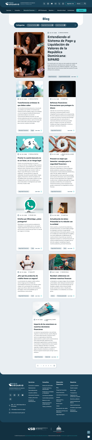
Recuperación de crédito (62, 408)
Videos (57, 406)
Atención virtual (61, 10)
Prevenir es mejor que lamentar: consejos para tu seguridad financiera (60, 161)
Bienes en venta (46, 400)
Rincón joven (59, 403)
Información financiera (33, 395)
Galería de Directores (75, 405)
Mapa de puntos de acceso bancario (47, 403)
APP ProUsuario (42, 10)
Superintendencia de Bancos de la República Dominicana (36, 435)
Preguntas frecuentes (61, 390)
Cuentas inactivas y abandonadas (47, 388)
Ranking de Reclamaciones (73, 410)
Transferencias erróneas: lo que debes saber (28, 104)
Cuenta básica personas (47, 398)
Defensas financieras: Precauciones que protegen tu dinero (62, 105)
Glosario (58, 397)
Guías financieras (60, 392)
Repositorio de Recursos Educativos (62, 411)
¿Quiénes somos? (74, 385)
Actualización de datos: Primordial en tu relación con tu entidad (61, 222)
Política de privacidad (73, 435)
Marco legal (73, 390)
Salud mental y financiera (60, 400)
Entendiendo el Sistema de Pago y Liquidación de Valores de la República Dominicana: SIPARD (62, 48)
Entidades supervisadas (75, 407)
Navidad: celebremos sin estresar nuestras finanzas (60, 277)
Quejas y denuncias (33, 397)
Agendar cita (70, 4)
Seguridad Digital (60, 414)
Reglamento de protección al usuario (75, 395)
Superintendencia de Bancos (75, 402)
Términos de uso (64, 435)
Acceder (81, 10)
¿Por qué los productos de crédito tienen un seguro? (28, 277)
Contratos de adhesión (47, 395)
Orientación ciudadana (33, 385)
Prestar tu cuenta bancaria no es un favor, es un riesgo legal (29, 159)
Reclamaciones (31, 388)
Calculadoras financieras (62, 395)
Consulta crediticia (32, 393)
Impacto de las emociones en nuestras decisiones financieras (45, 327)
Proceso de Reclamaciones (31, 400)
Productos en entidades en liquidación (48, 392)
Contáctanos (71, 10)
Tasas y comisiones (46, 406)
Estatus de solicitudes (47, 385)
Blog (57, 388)
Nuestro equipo (74, 388)
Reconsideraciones (32, 390)
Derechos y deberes (74, 399)
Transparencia (73, 393)
